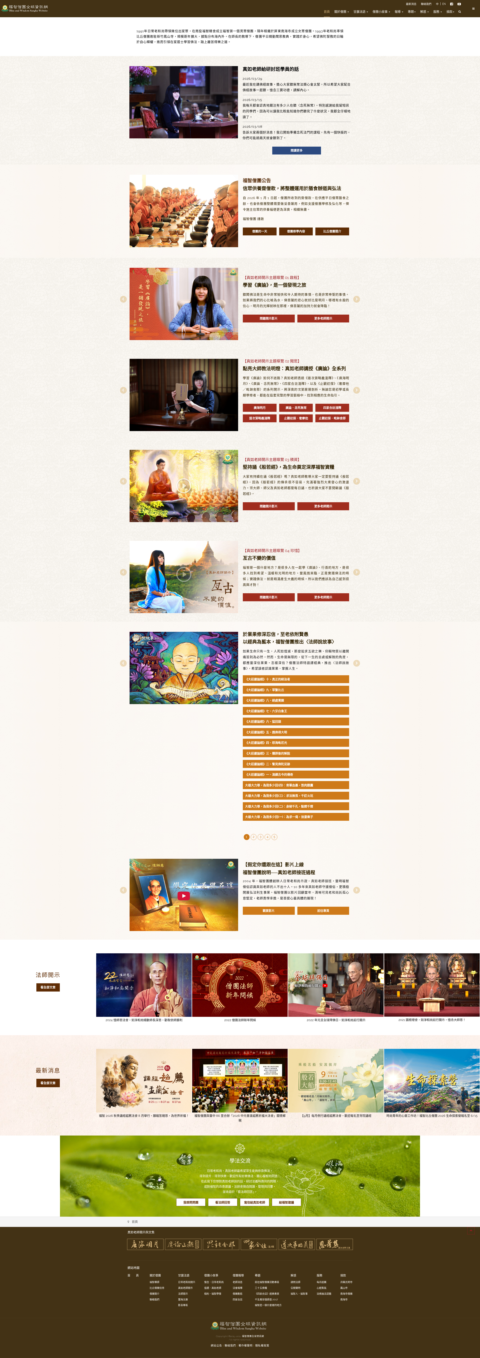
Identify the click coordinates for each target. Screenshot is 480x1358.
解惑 (423, 11)
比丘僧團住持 (157, 1287)
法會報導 (237, 1287)
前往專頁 (323, 911)
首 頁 (133, 1275)
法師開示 (48, 975)
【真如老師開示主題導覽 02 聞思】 (272, 361)
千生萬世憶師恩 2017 (266, 1299)
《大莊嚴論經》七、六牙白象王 (266, 711)
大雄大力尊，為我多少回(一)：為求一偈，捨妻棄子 (279, 817)
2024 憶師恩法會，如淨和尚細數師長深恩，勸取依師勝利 (144, 1020)
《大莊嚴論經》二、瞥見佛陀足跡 (267, 764)
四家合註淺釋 (332, 408)
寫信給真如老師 (254, 1202)
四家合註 (237, 1299)
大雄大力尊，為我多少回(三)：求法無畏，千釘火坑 (279, 796)
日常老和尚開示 (186, 1282)
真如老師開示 (185, 1287)
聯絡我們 (426, 3)
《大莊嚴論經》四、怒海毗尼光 (266, 743)
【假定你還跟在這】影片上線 (273, 864)
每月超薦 (321, 1282)
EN (444, 3)
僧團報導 (238, 1275)
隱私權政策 (262, 1345)
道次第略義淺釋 (259, 418)
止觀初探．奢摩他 (296, 418)
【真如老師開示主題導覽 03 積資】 (272, 459)
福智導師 (154, 1282)
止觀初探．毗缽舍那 (332, 418)
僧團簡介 (154, 1293)
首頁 (327, 11)
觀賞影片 (269, 911)
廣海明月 (260, 408)
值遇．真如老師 (212, 1287)
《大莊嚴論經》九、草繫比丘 (264, 690)
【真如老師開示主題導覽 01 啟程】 (272, 277)
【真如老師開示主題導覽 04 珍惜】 (272, 550)
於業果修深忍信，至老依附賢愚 (275, 634)
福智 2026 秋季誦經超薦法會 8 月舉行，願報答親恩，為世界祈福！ (144, 1116)
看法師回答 (222, 1202)
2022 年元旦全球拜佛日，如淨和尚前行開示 (336, 1020)
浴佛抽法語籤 (324, 1293)
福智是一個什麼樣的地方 (268, 1305)
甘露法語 (359, 11)
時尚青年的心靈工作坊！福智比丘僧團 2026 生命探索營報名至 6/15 (432, 1116)
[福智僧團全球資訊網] (24, 8)
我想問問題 (190, 1202)
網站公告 (216, 1345)
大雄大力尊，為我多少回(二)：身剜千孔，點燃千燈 (279, 806)
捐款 (449, 11)
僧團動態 (237, 1293)
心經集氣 (321, 1287)
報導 (398, 11)
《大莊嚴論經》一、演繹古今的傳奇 (269, 774)
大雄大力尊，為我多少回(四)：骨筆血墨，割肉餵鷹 (279, 785)
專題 (411, 11)
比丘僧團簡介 (332, 231)
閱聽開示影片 (269, 318)
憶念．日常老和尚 (214, 1282)
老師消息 (237, 1282)
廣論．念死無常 (296, 408)
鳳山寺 (344, 1287)
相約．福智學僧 (212, 1293)
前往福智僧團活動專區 (267, 1282)
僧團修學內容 (296, 231)
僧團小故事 (380, 11)
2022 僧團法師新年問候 (240, 1020)
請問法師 (295, 1282)
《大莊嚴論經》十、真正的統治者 (267, 679)
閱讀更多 (297, 150)
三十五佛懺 (261, 1287)
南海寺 (344, 1299)
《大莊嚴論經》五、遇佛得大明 (266, 732)
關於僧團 (340, 11)
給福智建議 (286, 1202)
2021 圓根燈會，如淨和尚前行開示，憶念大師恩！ (432, 1020)
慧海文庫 (183, 1299)
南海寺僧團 (346, 1293)
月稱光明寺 (346, 1282)
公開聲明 (295, 1287)
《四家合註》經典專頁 (267, 1293)
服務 (436, 11)
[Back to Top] (471, 1230)
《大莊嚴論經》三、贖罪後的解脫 (267, 753)
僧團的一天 (259, 231)
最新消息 (411, 3)
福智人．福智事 (299, 1293)
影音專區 (183, 1305)
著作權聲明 (245, 1345)
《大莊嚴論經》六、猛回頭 (263, 721)
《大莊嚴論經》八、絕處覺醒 (264, 700)
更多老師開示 (323, 318)
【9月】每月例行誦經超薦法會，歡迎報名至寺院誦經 (336, 1116)
